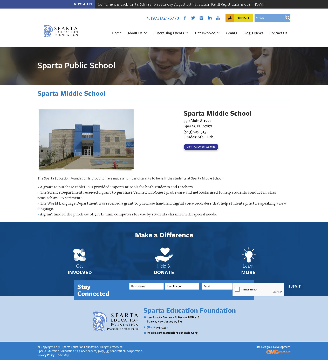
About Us (135, 33)
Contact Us (278, 33)
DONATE (243, 18)
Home (116, 33)
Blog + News (253, 33)
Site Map (63, 355)
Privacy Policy (46, 355)
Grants (231, 33)
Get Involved (205, 33)
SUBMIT (294, 286)
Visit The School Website (201, 146)
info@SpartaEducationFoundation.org (172, 333)
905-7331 (157, 327)
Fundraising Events (168, 33)
